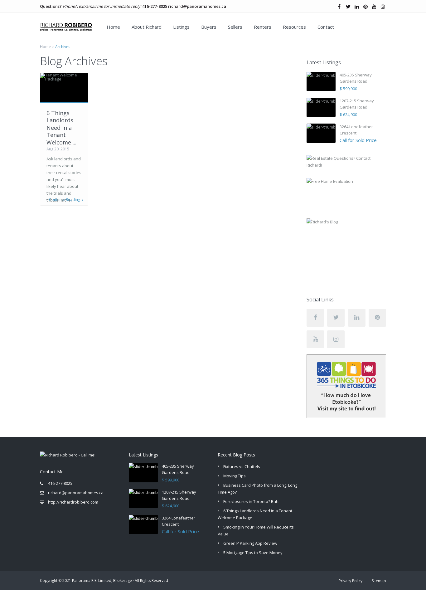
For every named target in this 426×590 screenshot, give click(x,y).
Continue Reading (64, 200)
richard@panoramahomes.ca (197, 6)
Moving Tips (234, 476)
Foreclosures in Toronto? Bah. (251, 501)
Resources (294, 27)
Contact (325, 27)
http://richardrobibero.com (73, 502)
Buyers (208, 27)
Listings (181, 27)
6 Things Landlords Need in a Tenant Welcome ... (61, 127)
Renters (262, 27)
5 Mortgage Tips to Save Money (253, 552)
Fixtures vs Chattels (241, 466)
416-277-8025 (154, 6)
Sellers (235, 27)
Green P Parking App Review (250, 543)
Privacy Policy (350, 580)
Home (113, 27)
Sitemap (379, 580)
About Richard (147, 27)
